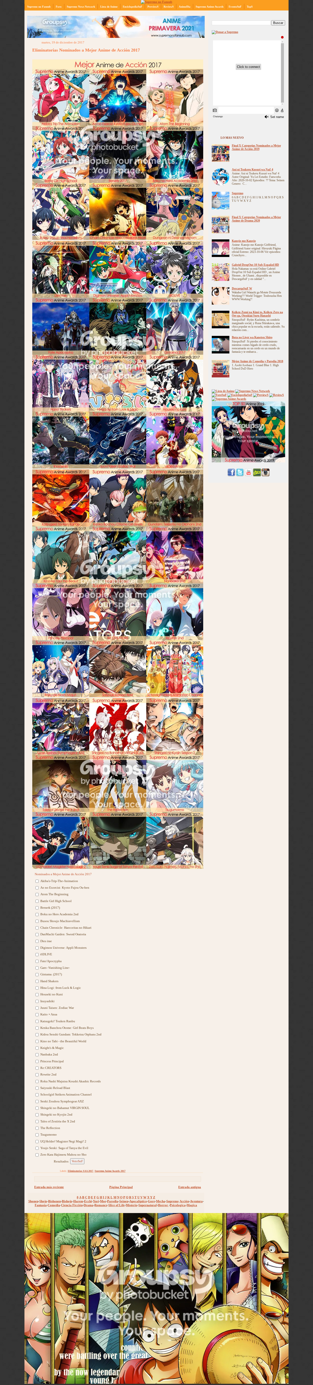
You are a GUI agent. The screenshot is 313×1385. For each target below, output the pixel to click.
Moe (103, 1201)
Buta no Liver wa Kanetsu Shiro (252, 337)
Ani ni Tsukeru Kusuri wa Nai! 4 (252, 169)
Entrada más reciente (49, 1187)
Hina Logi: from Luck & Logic (60, 988)
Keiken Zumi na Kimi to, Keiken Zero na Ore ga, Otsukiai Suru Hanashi (257, 314)
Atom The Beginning (54, 894)
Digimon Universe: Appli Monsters (63, 947)
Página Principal (121, 1187)
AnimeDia (184, 6)
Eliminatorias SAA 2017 (80, 1171)
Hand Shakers (49, 981)
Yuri (96, 1201)
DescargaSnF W (242, 288)
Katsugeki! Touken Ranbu (57, 1021)
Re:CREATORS (50, 1068)
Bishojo (67, 1201)
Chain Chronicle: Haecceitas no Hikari (65, 927)
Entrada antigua (189, 1187)
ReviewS (169, 6)
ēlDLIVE (46, 954)
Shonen (33, 1201)
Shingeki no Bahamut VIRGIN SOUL (64, 1108)
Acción (184, 1201)
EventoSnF (235, 6)
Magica (192, 1205)
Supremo (172, 1201)
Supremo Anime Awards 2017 (110, 1171)
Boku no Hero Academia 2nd (59, 914)
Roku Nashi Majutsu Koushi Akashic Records (70, 1081)
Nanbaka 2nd (49, 1054)
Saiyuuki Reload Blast (55, 1088)
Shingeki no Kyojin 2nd (56, 1114)
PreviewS (152, 6)
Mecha (160, 1201)
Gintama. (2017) (51, 974)
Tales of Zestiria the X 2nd (57, 1121)
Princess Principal (52, 1061)
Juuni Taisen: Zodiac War (57, 1008)
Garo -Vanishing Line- (55, 968)
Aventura (196, 1201)
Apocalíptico (138, 1201)
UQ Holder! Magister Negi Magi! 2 (63, 1141)
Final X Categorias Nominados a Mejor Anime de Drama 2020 (256, 219)
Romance (100, 1205)
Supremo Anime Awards (210, 6)
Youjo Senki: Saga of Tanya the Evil (64, 1148)
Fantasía (41, 1205)
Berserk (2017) (50, 907)
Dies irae (46, 941)
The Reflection (50, 1128)
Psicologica (178, 1205)
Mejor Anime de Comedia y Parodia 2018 (257, 361)
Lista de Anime (109, 6)
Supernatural (147, 1205)
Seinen (123, 1201)
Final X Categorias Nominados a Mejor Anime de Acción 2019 (256, 147)
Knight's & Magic (52, 1048)
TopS (250, 6)
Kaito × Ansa (48, 1014)
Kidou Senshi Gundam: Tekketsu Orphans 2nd (70, 1034)
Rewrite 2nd (48, 1074)
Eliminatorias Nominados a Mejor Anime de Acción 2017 (86, 50)
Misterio (131, 1205)
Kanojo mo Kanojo (244, 241)
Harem (78, 1201)
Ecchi (88, 1201)
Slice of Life (116, 1205)
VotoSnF (77, 1161)
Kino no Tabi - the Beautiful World (63, 1041)
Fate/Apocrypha (51, 961)
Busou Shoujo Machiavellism (60, 921)
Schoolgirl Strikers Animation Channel (66, 1094)
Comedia (54, 1205)
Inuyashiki (47, 1001)
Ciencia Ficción (72, 1205)
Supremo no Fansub (39, 6)
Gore (151, 1201)
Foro (59, 6)
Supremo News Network (81, 6)
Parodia (112, 1201)
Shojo (43, 1201)
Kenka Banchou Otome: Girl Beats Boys (67, 1028)
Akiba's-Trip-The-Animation (59, 881)
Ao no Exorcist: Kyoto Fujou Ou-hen (64, 887)
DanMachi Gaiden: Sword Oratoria (63, 934)
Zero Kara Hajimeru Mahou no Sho (63, 1154)
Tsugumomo (48, 1134)
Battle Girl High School (56, 901)
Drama (88, 1205)
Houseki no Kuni (51, 994)
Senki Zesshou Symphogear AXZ (62, 1101)
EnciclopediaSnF (132, 6)
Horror (163, 1205)
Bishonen (54, 1201)
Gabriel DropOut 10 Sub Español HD (255, 264)
